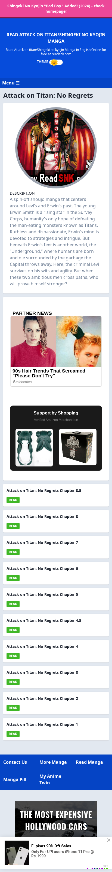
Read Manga (89, 762)
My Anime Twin (50, 779)
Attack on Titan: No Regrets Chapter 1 (42, 724)
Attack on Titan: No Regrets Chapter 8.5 (44, 490)
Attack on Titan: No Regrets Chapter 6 (42, 568)
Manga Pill (14, 779)
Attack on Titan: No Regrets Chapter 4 (42, 646)
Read (13, 500)
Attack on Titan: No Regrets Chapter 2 (42, 698)
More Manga (53, 762)
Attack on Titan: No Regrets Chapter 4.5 (44, 620)
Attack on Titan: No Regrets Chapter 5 (42, 594)
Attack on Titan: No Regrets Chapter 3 (42, 672)
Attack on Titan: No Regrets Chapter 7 (42, 542)
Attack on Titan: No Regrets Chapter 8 (42, 516)
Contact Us (15, 762)
